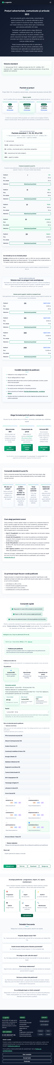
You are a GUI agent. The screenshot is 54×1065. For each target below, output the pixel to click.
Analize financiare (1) (11, 746)
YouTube (40, 1034)
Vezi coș (30, 641)
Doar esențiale (27, 1054)
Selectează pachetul (30, 184)
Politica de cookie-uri (14, 1046)
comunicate (32, 456)
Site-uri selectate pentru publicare (13, 723)
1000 (25, 332)
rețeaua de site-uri (9, 557)
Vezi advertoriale (10, 448)
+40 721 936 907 (44, 1024)
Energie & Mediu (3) (10, 756)
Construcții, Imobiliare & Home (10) (15, 751)
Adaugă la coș (10, 866)
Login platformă (27, 915)
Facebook (40, 1030)
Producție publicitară (25, 1034)
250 (25, 303)
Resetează (33, 866)
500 (25, 318)
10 (27, 189)
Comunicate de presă (25, 1022)
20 (27, 204)
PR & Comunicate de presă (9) (13, 735)
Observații (7, 850)
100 (27, 234)
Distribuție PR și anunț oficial (27, 447)
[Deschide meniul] (50, 2)
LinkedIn (48, 1034)
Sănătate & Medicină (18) (12, 762)
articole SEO (41, 456)
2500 (25, 347)
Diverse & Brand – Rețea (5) (13, 836)
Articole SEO (22, 1024)
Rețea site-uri (23, 1028)
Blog (20, 1030)
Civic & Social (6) (10, 793)
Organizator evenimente (26, 1032)
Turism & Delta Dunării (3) (12, 772)
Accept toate (27, 1058)
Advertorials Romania (25, 1036)
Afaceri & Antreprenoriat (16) (13, 740)
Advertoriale (22, 1020)
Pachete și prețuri (24, 1026)
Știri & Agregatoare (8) (11, 777)
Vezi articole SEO (44, 448)
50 (26, 219)
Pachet (7, 708)
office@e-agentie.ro (44, 1021)
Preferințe (27, 1061)
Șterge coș (45, 866)
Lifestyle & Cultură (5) (11, 788)
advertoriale (23, 456)
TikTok (48, 1030)
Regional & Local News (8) (12, 767)
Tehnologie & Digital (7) (12, 783)
